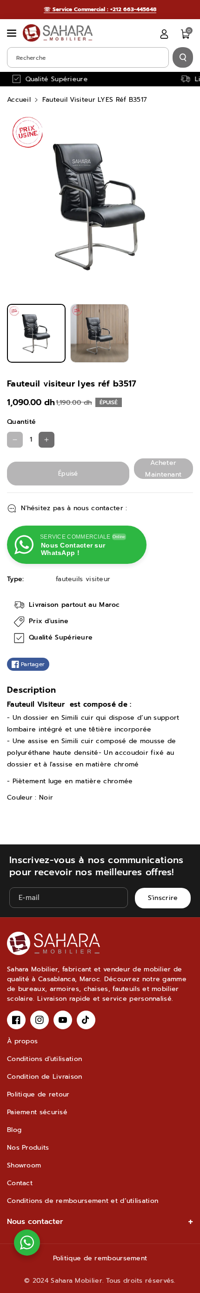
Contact (20, 1183)
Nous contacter (35, 1221)
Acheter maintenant (163, 468)
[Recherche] (183, 57)
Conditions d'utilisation (44, 1059)
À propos (22, 1041)
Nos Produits (28, 1147)
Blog (14, 1130)
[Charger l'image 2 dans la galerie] (99, 333)
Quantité (21, 422)
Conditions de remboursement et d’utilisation (82, 1201)
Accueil (19, 100)
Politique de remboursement (100, 1258)
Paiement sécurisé (37, 1112)
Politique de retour (38, 1094)
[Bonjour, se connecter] (164, 34)
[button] (12, 33)
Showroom (24, 1165)
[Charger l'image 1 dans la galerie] (36, 333)
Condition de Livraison (44, 1077)
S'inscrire (163, 898)
